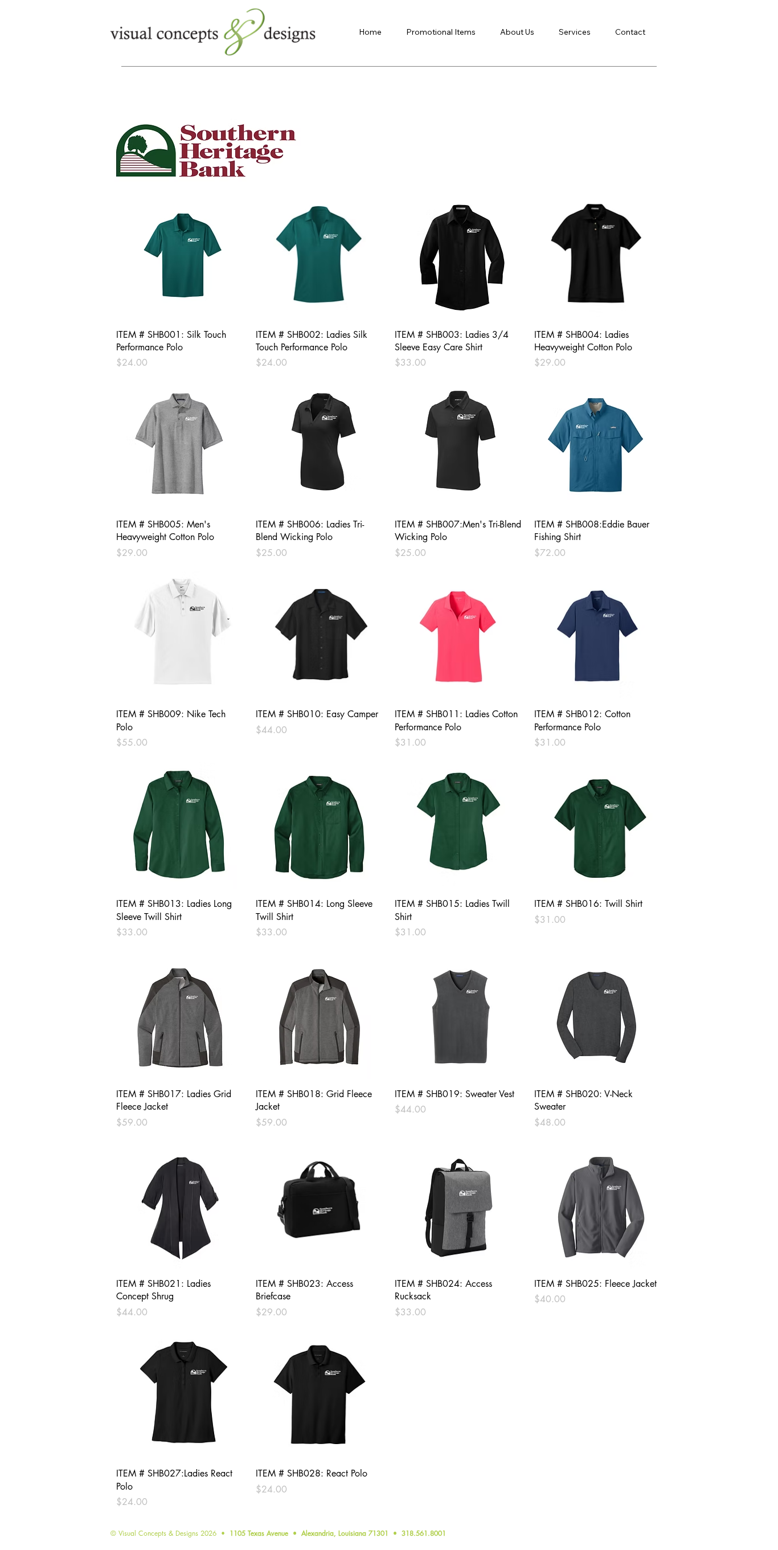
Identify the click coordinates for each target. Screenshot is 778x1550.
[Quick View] (180, 255)
